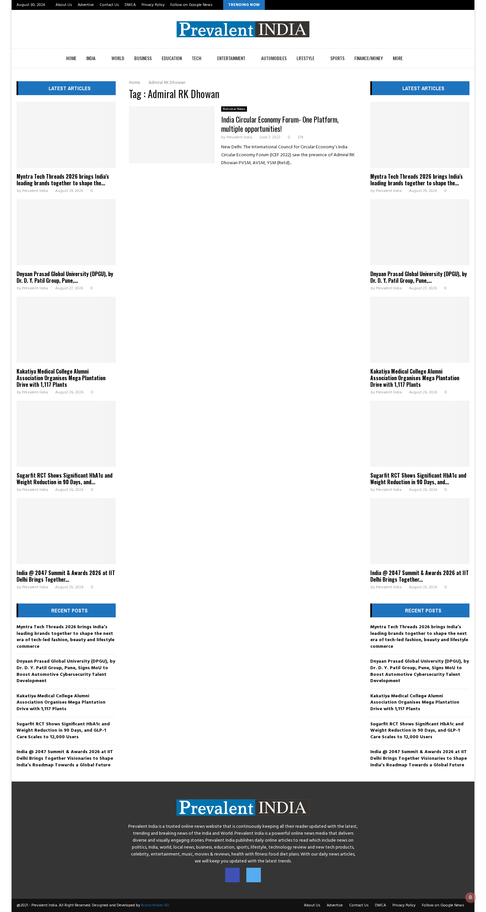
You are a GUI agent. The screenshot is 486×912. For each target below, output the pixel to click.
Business (143, 58)
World (117, 58)
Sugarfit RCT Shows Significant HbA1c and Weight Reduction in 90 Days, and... (64, 478)
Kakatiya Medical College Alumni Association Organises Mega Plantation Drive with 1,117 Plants (61, 377)
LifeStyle (305, 58)
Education (172, 58)
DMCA (130, 5)
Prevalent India (239, 137)
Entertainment (231, 58)
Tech (196, 58)
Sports (337, 58)
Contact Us (109, 5)
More (398, 58)
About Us (64, 5)
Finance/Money (368, 58)
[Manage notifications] (470, 897)
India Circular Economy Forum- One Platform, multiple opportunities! (280, 124)
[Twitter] (253, 875)
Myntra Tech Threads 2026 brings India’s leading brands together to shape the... (63, 179)
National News (234, 109)
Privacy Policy (153, 5)
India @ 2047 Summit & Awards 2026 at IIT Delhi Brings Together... (66, 576)
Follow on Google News (191, 5)
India (91, 58)
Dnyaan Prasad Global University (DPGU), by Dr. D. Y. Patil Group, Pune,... (65, 277)
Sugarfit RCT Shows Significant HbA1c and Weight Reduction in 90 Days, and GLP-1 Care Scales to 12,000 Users (63, 730)
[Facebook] (232, 875)
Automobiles (274, 58)
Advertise (86, 5)
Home (71, 58)
